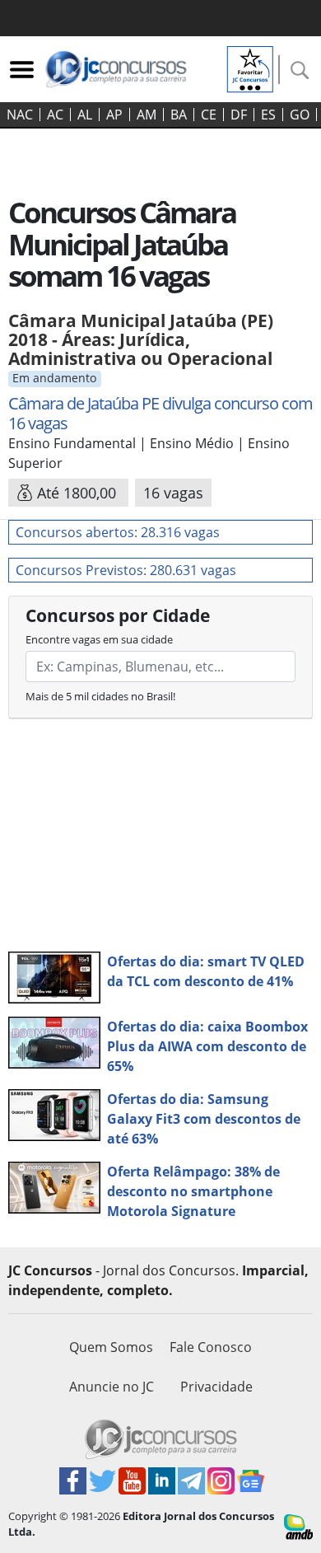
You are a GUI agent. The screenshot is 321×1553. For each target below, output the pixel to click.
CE (208, 114)
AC (55, 114)
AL (84, 114)
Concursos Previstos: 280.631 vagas (126, 570)
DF (238, 114)
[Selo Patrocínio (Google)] (250, 67)
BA (178, 114)
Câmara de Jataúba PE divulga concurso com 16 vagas (160, 413)
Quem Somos (111, 1347)
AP (114, 114)
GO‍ (299, 114)
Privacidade (216, 1387)
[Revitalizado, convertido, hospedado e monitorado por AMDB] (298, 1526)
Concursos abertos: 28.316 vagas (118, 532)
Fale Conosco (211, 1347)
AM (146, 114)
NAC (20, 114)
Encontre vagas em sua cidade (99, 639)
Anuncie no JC (111, 1387)
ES (268, 114)
